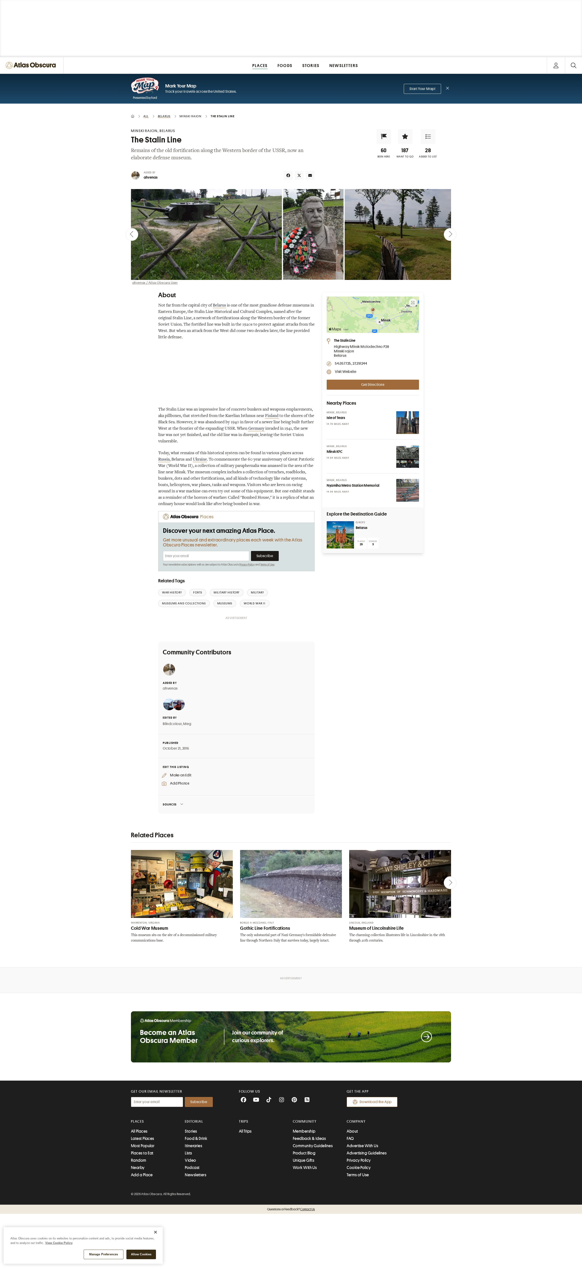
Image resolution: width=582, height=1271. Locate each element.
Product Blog (304, 1153)
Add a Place (142, 1175)
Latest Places (142, 1138)
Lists (188, 1153)
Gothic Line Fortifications (265, 928)
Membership (304, 1131)
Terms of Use (267, 564)
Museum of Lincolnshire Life (376, 928)
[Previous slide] (131, 234)
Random (138, 1160)
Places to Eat (142, 1153)
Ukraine (200, 460)
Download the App (376, 1102)
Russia (164, 460)
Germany (256, 429)
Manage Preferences (103, 1254)
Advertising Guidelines (366, 1153)
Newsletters (195, 1175)
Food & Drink (196, 1138)
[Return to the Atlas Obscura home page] (32, 65)
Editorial (194, 1121)
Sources (170, 804)
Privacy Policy (247, 564)
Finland (271, 416)
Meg (187, 724)
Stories (191, 1131)
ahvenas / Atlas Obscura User (155, 282)
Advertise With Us (362, 1146)
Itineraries (193, 1146)
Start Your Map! (422, 89)
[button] (383, 136)
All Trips (245, 1131)
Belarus (219, 306)
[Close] (156, 1232)
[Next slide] (450, 234)
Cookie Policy (359, 1167)
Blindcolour (172, 724)
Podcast (192, 1167)
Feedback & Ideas (309, 1138)
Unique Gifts (303, 1160)
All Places (139, 1131)
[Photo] (407, 422)
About (352, 1131)
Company (356, 1121)
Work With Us (305, 1167)
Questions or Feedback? (291, 1209)
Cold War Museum (149, 928)
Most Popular (142, 1146)
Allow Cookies (141, 1254)
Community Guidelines (313, 1146)
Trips (244, 1121)
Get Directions (372, 384)
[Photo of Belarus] (340, 534)
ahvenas (151, 177)
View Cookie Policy (59, 1243)
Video (190, 1160)
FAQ (350, 1138)
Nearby (138, 1167)
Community (305, 1121)
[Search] (573, 65)
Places (137, 1121)
